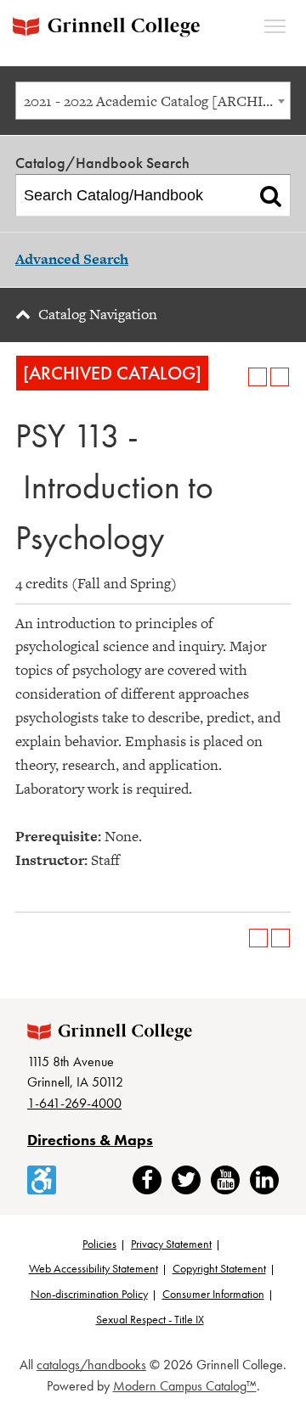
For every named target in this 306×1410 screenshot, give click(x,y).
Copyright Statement (219, 1268)
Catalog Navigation (97, 314)
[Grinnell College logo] (106, 26)
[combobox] (153, 100)
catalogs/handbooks (91, 1364)
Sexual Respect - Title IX (150, 1319)
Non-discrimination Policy (89, 1293)
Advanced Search (71, 259)
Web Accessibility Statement (93, 1268)
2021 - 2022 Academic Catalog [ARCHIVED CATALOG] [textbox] (157, 101)
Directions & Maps (90, 1139)
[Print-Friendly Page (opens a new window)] (257, 377)
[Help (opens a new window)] (279, 377)
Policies (99, 1243)
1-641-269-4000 (74, 1103)
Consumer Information (213, 1293)
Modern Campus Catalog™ (185, 1386)
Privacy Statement (171, 1243)
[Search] (271, 195)
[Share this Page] (235, 377)
